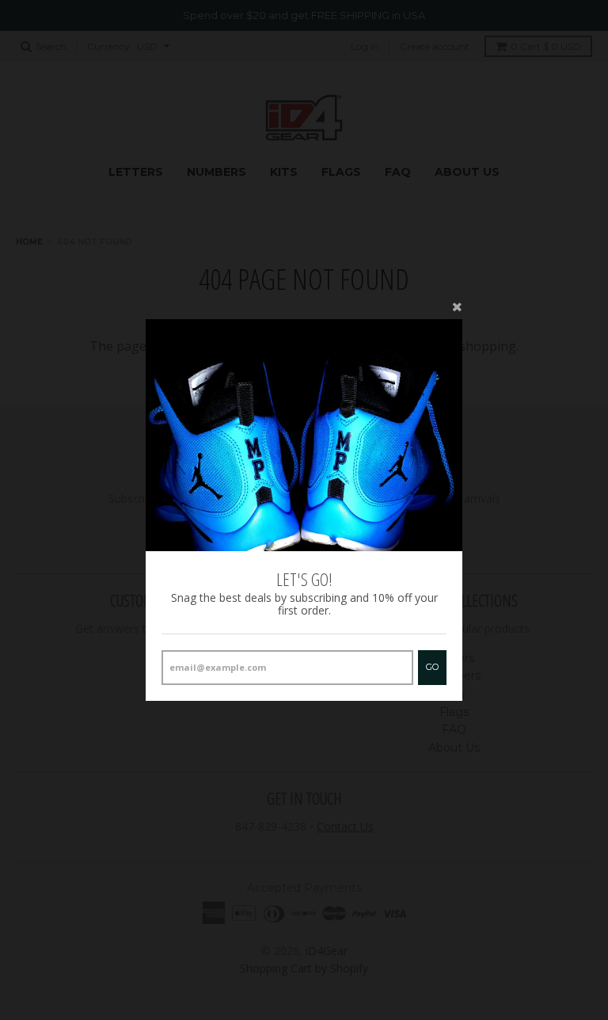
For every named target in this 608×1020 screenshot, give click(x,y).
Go (432, 666)
